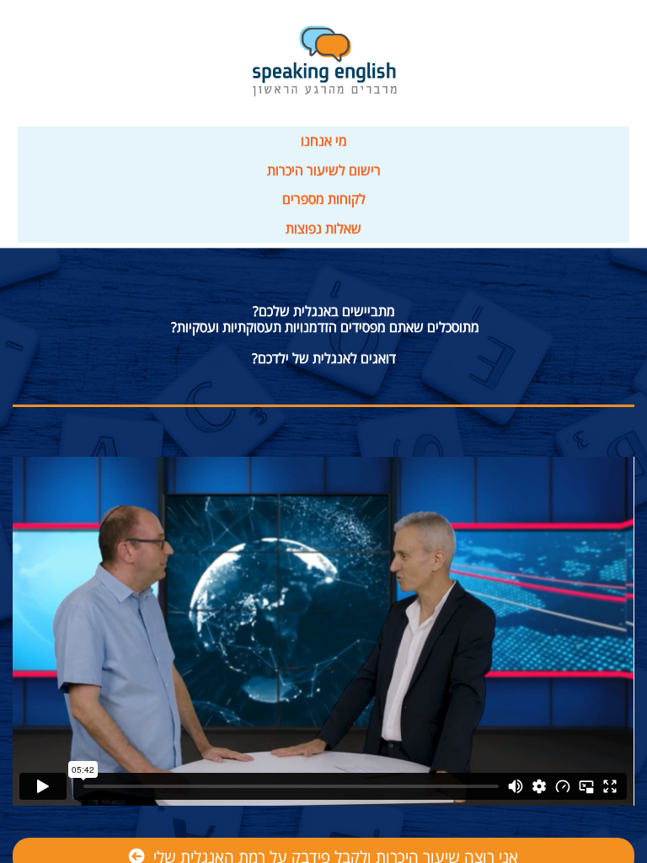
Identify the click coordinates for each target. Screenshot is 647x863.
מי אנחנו (324, 140)
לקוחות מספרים (324, 199)
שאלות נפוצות (323, 228)
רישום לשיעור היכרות (324, 170)
